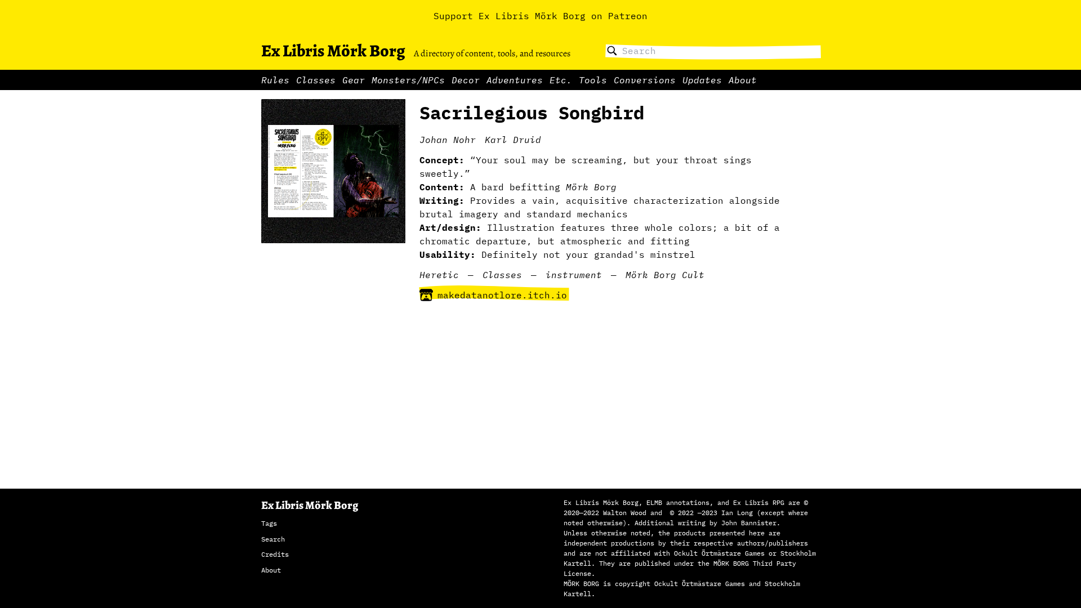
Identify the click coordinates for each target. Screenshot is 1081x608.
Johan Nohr (447, 139)
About (743, 80)
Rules (275, 80)
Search (273, 539)
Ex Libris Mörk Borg (333, 51)
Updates (702, 80)
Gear (353, 80)
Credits (275, 554)
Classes (316, 80)
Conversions (645, 80)
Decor (466, 80)
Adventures (514, 80)
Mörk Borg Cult (665, 274)
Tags (269, 523)
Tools (593, 80)
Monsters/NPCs (408, 80)
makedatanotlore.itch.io (502, 295)
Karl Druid (513, 139)
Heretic (439, 274)
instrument (574, 274)
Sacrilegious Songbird (531, 112)
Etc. (561, 80)
